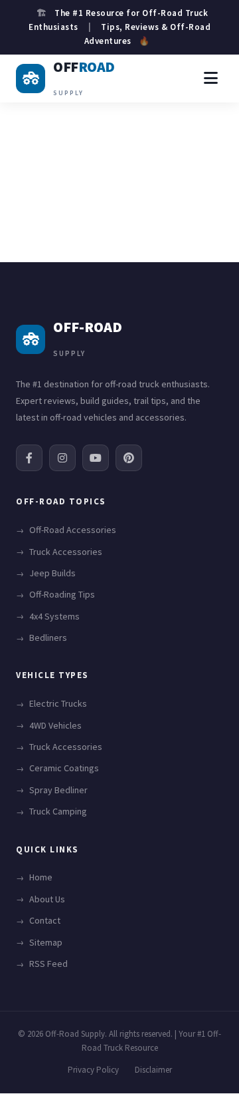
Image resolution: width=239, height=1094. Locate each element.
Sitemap (45, 942)
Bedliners (48, 637)
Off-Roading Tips (62, 594)
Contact (44, 920)
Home (40, 877)
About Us (47, 899)
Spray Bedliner (58, 790)
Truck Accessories (65, 552)
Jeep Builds (52, 573)
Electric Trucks (58, 703)
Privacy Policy (93, 1069)
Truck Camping (58, 811)
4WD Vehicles (55, 725)
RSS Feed (48, 964)
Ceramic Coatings (64, 768)
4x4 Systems (54, 616)
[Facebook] (29, 458)
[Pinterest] (129, 458)
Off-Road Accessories (72, 530)
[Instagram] (62, 458)
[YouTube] (95, 458)
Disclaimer (153, 1069)
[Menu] (211, 78)
